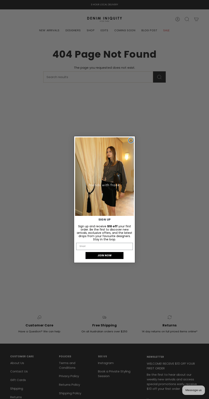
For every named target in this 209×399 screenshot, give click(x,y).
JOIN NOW (105, 255)
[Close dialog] (130, 140)
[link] (104, 176)
